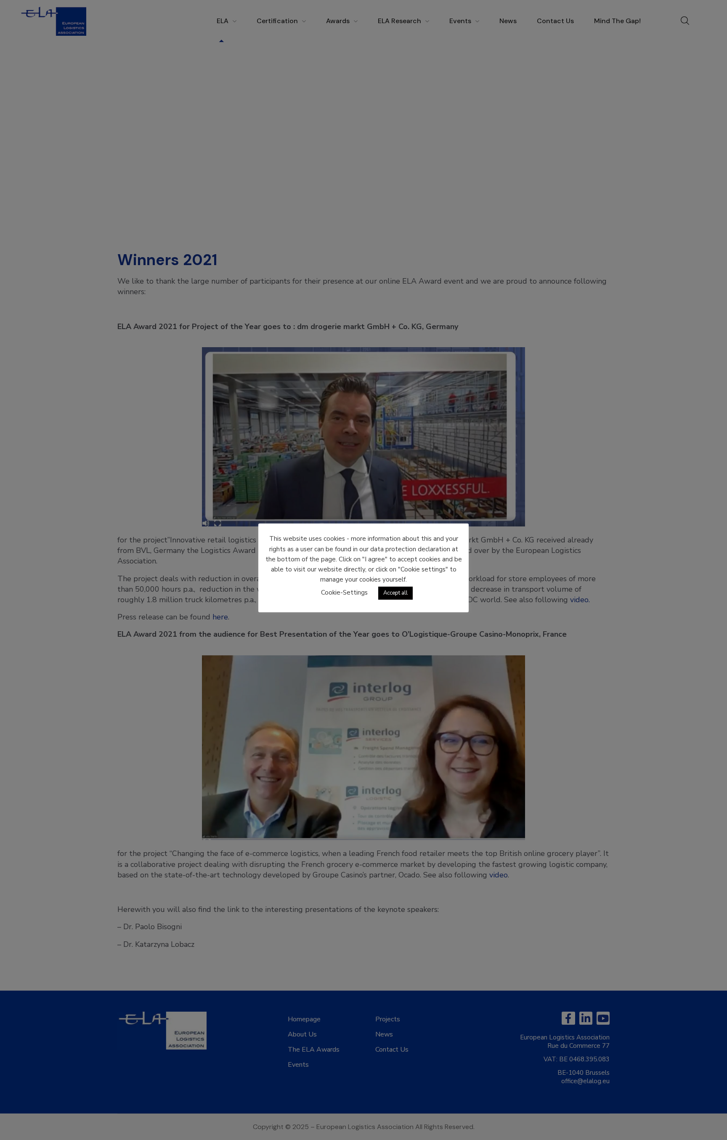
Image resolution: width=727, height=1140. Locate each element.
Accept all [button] (395, 593)
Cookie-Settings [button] (344, 592)
